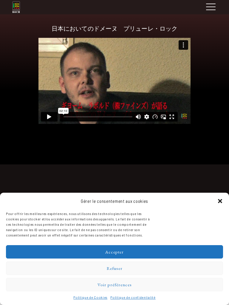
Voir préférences (115, 284)
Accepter (114, 252)
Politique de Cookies (90, 297)
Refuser (115, 268)
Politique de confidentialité (133, 297)
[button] (220, 201)
